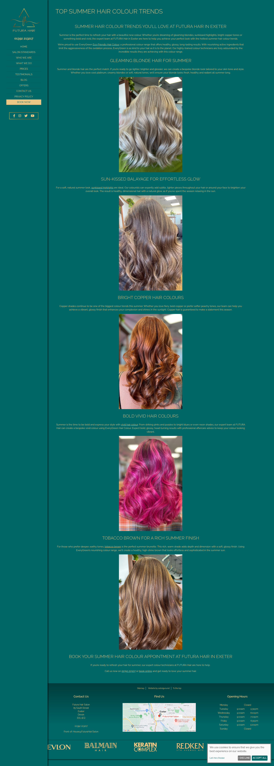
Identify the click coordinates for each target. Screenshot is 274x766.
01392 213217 (23, 38)
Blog (24, 80)
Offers (23, 85)
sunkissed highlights (102, 187)
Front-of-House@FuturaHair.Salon (81, 731)
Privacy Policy (23, 96)
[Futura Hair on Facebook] (14, 115)
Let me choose (217, 758)
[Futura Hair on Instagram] (20, 115)
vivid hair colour (129, 424)
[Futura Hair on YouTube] (32, 115)
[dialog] (239, 753)
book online (145, 671)
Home (23, 46)
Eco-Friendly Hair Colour (106, 44)
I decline (244, 758)
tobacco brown (113, 546)
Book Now (24, 102)
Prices (24, 68)
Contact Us (23, 91)
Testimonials (23, 74)
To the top (177, 688)
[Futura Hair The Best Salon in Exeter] (23, 34)
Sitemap (140, 688)
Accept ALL (260, 758)
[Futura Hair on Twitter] (26, 115)
